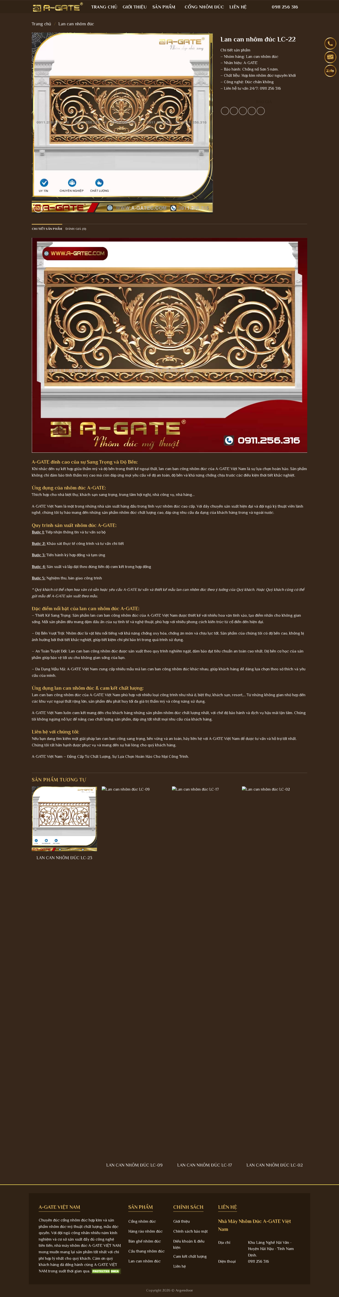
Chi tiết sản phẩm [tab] (47, 229)
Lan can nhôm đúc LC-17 (204, 1165)
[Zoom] (38, 208)
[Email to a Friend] (243, 111)
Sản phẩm (163, 6)
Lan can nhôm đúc (76, 23)
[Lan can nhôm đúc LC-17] (204, 972)
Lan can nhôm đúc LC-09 (134, 1165)
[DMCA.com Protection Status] (106, 1271)
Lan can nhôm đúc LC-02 (274, 1165)
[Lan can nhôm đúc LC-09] (134, 972)
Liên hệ (238, 6)
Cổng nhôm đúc (204, 6)
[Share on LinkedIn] (261, 111)
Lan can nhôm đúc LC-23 (64, 857)
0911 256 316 (285, 6)
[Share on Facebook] (225, 111)
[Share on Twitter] (234, 111)
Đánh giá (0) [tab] (76, 229)
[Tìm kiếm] (305, 6)
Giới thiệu (135, 6)
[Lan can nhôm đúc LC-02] (274, 972)
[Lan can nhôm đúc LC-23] (64, 819)
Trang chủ (104, 6)
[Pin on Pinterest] (252, 111)
